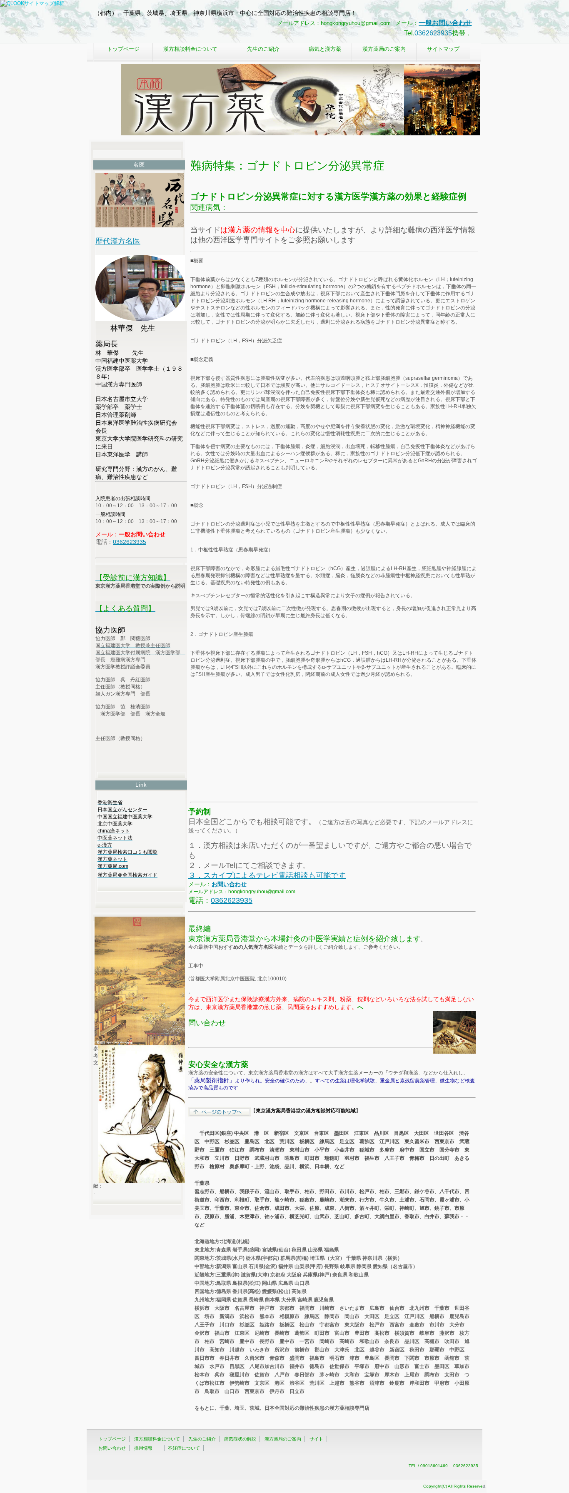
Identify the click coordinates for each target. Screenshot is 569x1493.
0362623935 (433, 33)
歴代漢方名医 (117, 241)
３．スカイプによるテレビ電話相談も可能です (267, 875)
